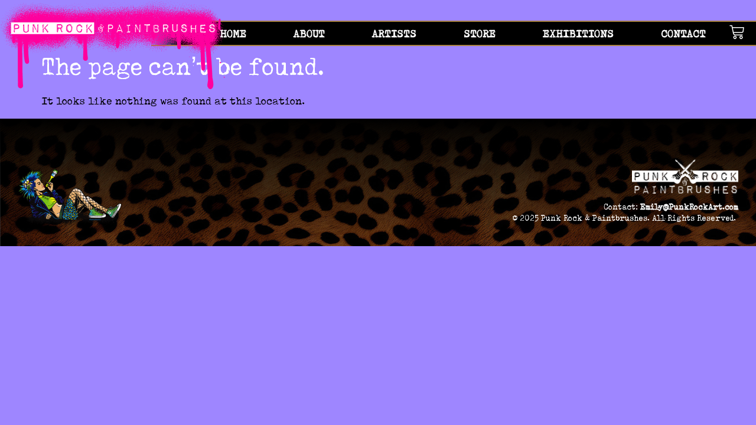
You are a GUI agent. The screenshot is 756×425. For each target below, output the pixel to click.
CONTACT (683, 33)
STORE (480, 33)
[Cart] (742, 32)
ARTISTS (394, 33)
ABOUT (309, 33)
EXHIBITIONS (578, 33)
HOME (233, 33)
